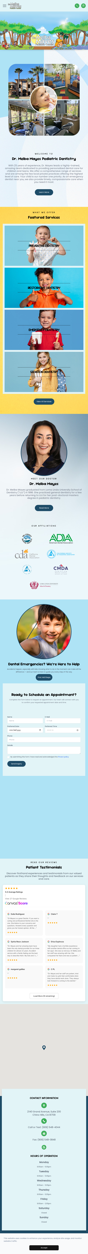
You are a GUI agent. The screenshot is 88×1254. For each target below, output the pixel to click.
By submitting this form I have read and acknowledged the (40, 757)
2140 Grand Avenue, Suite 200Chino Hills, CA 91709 (44, 1113)
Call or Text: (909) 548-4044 (44, 1127)
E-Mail (47, 717)
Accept (44, 1247)
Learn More (44, 192)
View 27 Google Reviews (16, 898)
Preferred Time (51, 726)
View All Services (44, 401)
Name (9, 717)
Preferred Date (13, 726)
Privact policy (63, 757)
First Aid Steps (44, 677)
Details (10, 745)
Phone (9, 736)
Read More (44, 508)
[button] (4, 5)
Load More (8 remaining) (44, 996)
